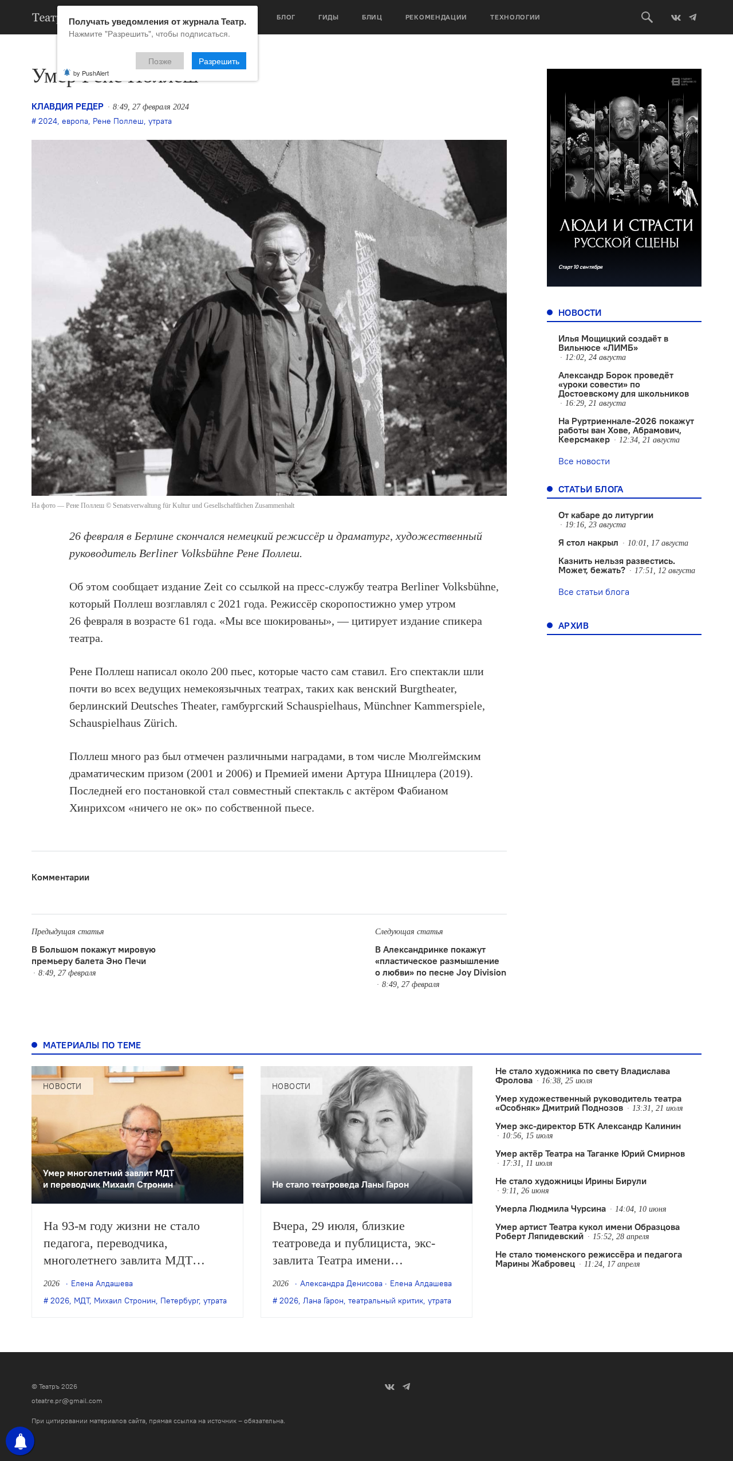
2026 (59, 1300)
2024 (47, 121)
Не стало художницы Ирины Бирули (571, 1180)
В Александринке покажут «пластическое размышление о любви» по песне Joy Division (440, 960)
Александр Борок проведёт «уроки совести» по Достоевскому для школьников (623, 384)
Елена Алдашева (102, 1283)
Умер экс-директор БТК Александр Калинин (588, 1125)
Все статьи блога (593, 591)
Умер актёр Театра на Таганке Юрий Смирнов (590, 1153)
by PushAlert (91, 72)
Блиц (372, 17)
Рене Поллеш (118, 121)
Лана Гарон (323, 1300)
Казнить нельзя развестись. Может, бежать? (616, 565)
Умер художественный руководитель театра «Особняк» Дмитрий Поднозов (588, 1102)
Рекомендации (436, 17)
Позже (160, 60)
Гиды (328, 17)
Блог (286, 17)
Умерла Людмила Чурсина (550, 1208)
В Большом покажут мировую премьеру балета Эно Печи (93, 954)
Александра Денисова (341, 1283)
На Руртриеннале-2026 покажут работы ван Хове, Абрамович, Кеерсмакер (626, 430)
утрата (160, 121)
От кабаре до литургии (605, 514)
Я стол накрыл (588, 542)
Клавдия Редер (67, 106)
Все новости (584, 461)
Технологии (515, 17)
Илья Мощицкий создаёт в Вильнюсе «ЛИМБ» (613, 342)
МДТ (81, 1300)
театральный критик (385, 1300)
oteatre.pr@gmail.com (67, 1400)
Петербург (179, 1300)
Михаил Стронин (125, 1300)
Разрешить (219, 60)
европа (75, 121)
